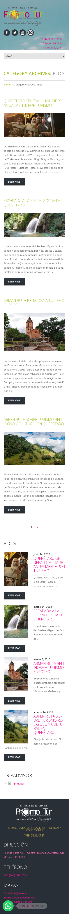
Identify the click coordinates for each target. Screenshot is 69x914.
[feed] (23, 32)
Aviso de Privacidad (32, 827)
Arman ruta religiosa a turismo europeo (34, 302)
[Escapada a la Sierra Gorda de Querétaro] (34, 224)
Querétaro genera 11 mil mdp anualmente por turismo (32, 103)
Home (7, 84)
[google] (30, 32)
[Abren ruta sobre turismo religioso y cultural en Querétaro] (34, 448)
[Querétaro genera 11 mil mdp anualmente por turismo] (34, 125)
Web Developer (34, 835)
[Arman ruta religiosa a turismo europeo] (34, 332)
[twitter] (15, 32)
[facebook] (7, 32)
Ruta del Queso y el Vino (18, 901)
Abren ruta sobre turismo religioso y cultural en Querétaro (34, 421)
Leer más (14, 181)
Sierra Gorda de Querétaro (19, 897)
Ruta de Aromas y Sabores (19, 906)
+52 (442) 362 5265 (50, 39)
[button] (8, 905)
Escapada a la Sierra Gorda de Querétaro (32, 203)
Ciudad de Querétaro (16, 893)
